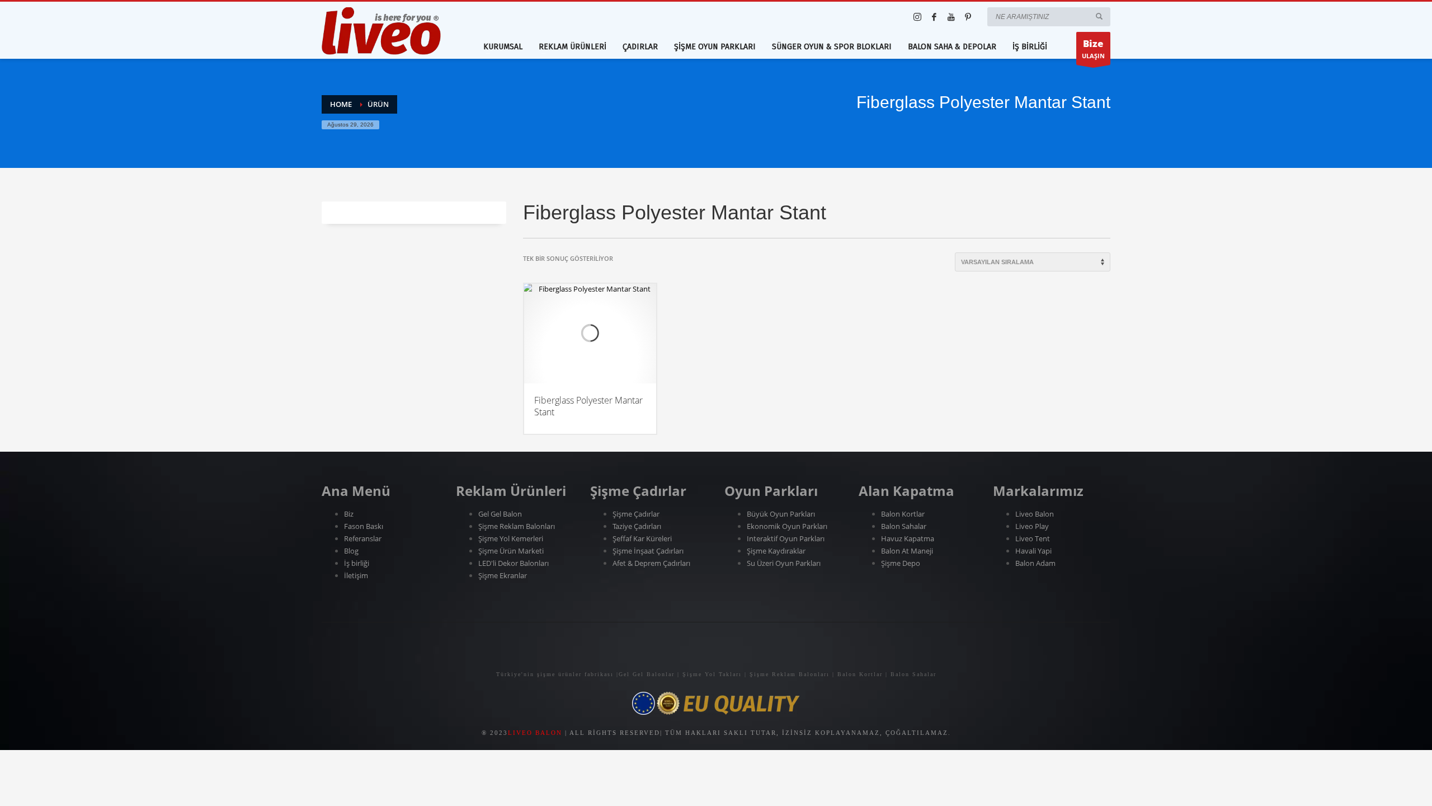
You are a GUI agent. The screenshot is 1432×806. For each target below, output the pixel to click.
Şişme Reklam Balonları (516, 526)
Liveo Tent (1032, 538)
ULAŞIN (1093, 48)
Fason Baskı (363, 526)
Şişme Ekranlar (502, 575)
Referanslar (363, 538)
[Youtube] (951, 16)
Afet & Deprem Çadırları (651, 563)
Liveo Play (1032, 526)
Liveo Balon (1034, 514)
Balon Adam (1035, 563)
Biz (349, 514)
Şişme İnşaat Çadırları (648, 551)
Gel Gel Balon (500, 514)
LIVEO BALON (535, 732)
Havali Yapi (1033, 551)
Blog (351, 551)
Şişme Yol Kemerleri (510, 538)
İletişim (356, 575)
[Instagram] (917, 16)
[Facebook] (934, 16)
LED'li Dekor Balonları (513, 563)
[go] (1099, 16)
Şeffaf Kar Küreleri (642, 538)
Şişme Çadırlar (636, 514)
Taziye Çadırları (637, 526)
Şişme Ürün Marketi (511, 551)
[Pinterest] (967, 16)
